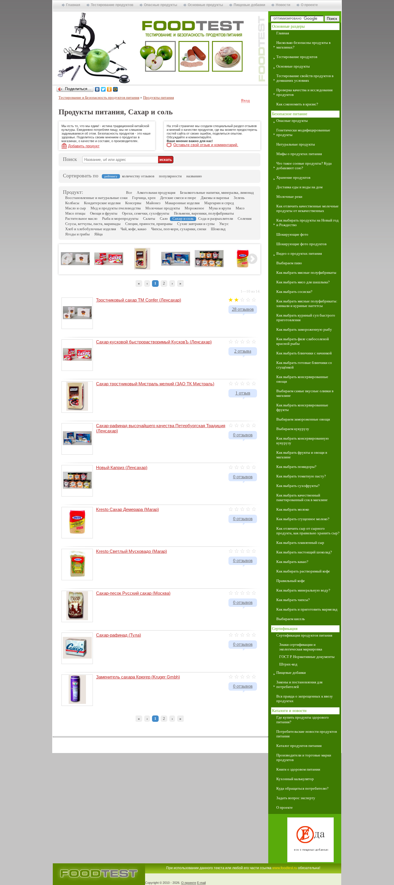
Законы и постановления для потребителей (299, 684)
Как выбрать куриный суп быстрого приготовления (305, 317)
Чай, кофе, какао (134, 229)
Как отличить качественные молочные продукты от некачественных (307, 208)
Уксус (224, 224)
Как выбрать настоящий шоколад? (304, 552)
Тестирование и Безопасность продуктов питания (99, 98)
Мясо (240, 208)
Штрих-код (288, 664)
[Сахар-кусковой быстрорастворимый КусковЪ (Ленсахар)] (108, 264)
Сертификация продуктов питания (304, 635)
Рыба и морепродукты (120, 218)
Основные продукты (205, 5)
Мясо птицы (75, 213)
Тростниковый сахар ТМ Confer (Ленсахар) (138, 300)
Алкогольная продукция (156, 192)
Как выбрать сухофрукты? (298, 486)
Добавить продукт (84, 146)
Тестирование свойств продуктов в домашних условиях (304, 78)
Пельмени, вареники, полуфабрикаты (204, 213)
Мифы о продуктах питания (299, 154)
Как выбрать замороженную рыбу (304, 329)
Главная (73, 5)
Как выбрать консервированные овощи (302, 379)
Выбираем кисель (290, 619)
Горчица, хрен (143, 198)
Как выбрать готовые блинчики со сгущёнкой (304, 364)
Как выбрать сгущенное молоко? (302, 519)
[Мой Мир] (115, 89)
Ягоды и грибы (77, 234)
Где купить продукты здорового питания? (302, 719)
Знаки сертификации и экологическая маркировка (300, 646)
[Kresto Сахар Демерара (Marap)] (242, 268)
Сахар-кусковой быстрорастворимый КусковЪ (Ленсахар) (154, 341)
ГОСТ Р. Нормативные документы (307, 657)
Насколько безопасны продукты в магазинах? (303, 44)
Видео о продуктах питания (299, 253)
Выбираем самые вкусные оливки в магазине (304, 393)
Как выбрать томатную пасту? (301, 476)
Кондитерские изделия (102, 203)
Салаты (149, 218)
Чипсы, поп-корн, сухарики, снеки (178, 229)
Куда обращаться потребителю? (302, 788)
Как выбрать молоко (292, 509)
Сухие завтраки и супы (196, 224)
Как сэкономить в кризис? (297, 104)
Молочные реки (289, 196)
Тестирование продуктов (112, 5)
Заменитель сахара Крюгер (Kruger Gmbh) (138, 676)
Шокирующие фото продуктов (301, 244)
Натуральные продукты (295, 144)
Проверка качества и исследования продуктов (304, 92)
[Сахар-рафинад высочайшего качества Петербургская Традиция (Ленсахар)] (175, 265)
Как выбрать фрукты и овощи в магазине (301, 454)
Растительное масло (81, 218)
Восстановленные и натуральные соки (96, 198)
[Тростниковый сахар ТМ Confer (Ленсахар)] (75, 264)
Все (129, 192)
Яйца (98, 234)
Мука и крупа (220, 208)
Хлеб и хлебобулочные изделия (90, 229)
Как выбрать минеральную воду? (303, 590)
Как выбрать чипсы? (293, 600)
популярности (170, 176)
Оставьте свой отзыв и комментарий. (205, 145)
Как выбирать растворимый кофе (303, 571)
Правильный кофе (290, 581)
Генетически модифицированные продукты (303, 132)
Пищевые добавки (249, 5)
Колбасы (72, 203)
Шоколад (218, 229)
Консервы (133, 203)
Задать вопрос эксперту (295, 798)
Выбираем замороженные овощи (303, 419)
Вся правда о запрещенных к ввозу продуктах (304, 698)
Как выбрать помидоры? (296, 466)
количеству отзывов (138, 176)
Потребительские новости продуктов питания (306, 733)
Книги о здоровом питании (298, 769)
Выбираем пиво (289, 263)
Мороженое (194, 208)
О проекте (309, 5)
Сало (164, 218)
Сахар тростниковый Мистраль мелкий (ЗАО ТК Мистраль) (155, 383)
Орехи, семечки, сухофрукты (145, 213)
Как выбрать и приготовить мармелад (306, 609)
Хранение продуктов (293, 177)
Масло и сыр (75, 208)
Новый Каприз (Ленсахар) (121, 467)
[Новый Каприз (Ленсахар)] (209, 266)
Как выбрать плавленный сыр (300, 542)
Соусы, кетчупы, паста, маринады (93, 224)
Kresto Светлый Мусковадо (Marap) (131, 551)
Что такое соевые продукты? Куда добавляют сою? (304, 165)
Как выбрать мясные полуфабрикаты (306, 272)
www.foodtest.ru (284, 868)
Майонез (153, 203)
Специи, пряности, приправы (148, 224)
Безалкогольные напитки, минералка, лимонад (217, 192)
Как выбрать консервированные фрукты (302, 407)
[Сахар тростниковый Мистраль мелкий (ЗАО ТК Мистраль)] (142, 268)
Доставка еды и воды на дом (299, 187)
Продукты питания (158, 98)
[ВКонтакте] (97, 89)
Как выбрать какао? (292, 561)
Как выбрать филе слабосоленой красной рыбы (302, 341)
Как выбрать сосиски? (294, 291)
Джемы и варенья (215, 198)
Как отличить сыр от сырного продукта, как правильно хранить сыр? (307, 530)
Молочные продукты (162, 208)
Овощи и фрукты (103, 213)
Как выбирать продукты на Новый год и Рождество (307, 222)
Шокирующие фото (292, 234)
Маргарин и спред (219, 203)
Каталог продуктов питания (299, 745)
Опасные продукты (160, 5)
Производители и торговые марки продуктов (303, 757)
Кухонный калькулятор (295, 779)
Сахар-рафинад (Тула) (118, 635)
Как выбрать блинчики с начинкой (304, 353)
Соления (245, 218)
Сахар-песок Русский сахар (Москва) (133, 593)
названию (194, 176)
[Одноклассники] (109, 89)
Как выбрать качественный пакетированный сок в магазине (302, 497)
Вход (245, 100)
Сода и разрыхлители (215, 218)
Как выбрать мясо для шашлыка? (303, 282)
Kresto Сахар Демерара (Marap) (127, 509)
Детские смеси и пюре (178, 198)
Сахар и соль (183, 218)
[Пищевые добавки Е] (305, 840)
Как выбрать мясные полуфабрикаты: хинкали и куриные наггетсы (306, 303)
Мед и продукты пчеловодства (116, 208)
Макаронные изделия (182, 203)
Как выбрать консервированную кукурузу (302, 440)
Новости (283, 5)
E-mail (201, 882)
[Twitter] (103, 89)
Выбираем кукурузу (292, 429)
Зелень (239, 198)
